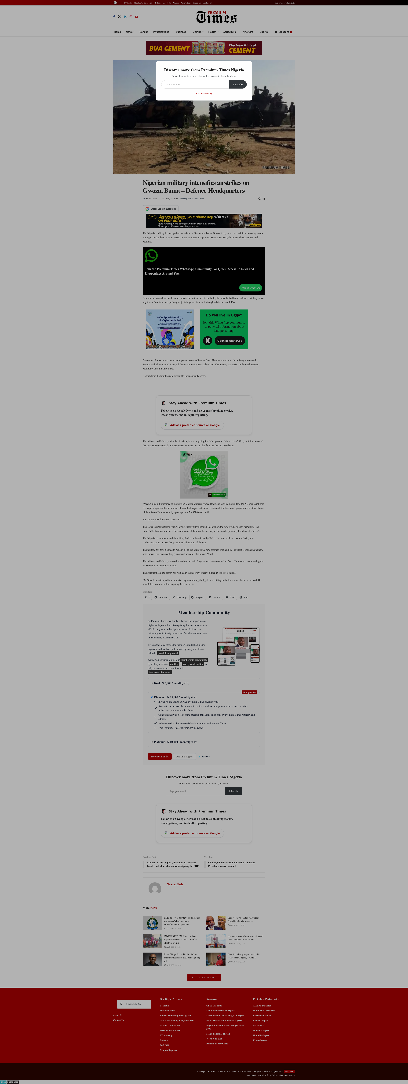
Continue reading (204, 93)
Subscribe (238, 84)
